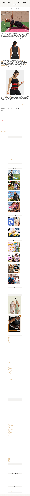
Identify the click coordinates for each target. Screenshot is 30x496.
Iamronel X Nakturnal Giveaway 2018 (17, 469)
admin (17, 9)
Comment (2, 110)
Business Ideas (10, 345)
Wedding (9, 458)
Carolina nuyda (10, 470)
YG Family (9, 396)
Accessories (9, 337)
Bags (8, 341)
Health (9, 363)
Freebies (9, 421)
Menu (16, 4)
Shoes (8, 381)
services (9, 380)
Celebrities (9, 347)
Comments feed (10, 291)
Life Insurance (10, 371)
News (8, 376)
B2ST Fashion (9, 340)
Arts (8, 339)
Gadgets (9, 422)
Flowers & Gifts (10, 420)
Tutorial (9, 454)
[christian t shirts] (14, 179)
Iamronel (9, 366)
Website (2, 127)
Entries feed (9, 290)
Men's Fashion (10, 373)
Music (8, 375)
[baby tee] (14, 262)
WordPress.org (10, 292)
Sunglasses (9, 384)
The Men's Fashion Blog (15, 2)
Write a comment (3, 101)
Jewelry (9, 369)
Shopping (20, 101)
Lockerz (9, 372)
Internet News (10, 368)
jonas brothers (10, 370)
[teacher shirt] (14, 251)
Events (9, 350)
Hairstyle (9, 362)
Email (2, 124)
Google (9, 424)
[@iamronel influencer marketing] (12, 160)
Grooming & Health (10, 425)
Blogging (12, 101)
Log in (8, 488)
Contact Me (11, 465)
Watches (9, 457)
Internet (9, 367)
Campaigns (9, 346)
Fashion (17, 101)
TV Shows (9, 455)
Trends (22, 101)
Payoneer (9, 377)
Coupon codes (10, 348)
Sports (9, 383)
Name (2, 120)
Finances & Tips (10, 419)
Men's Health (9, 374)
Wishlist (9, 459)
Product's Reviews (10, 379)
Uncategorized (10, 456)
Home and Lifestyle (10, 365)
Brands (15, 101)
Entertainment (10, 349)
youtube (9, 397)
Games (9, 423)
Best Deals (9, 101)
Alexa (8, 338)
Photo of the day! (10, 378)
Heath (8, 364)
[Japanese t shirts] (14, 190)
